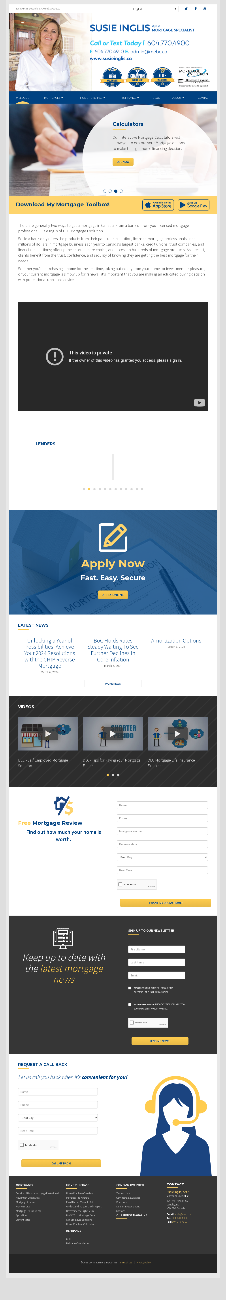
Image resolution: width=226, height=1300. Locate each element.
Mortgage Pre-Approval (78, 1197)
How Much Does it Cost (28, 1197)
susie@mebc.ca (183, 1214)
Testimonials (123, 1193)
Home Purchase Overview (79, 1193)
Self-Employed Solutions (79, 1219)
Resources (121, 1202)
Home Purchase (91, 98)
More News (113, 683)
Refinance (129, 98)
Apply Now (21, 1215)
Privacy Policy (143, 1262)
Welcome (22, 98)
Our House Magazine (131, 1215)
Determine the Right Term (80, 1210)
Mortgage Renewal (25, 1202)
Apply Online (113, 594)
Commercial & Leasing (128, 1197)
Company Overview (130, 1185)
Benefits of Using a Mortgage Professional (37, 1193)
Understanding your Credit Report (84, 1206)
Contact (204, 98)
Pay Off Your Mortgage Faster (81, 1215)
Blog (156, 98)
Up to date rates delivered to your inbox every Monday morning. (159, 1006)
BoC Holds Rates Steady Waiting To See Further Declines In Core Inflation (113, 650)
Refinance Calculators (77, 1243)
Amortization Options (176, 640)
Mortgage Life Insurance (28, 1210)
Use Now (123, 162)
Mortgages (52, 98)
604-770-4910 (179, 1221)
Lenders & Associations (128, 1206)
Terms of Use (125, 1262)
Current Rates (23, 1219)
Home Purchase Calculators (80, 1224)
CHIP (68, 1238)
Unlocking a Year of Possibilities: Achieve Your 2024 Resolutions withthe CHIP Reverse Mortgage (49, 653)
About (177, 98)
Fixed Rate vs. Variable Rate (80, 1202)
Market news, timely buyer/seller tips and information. (153, 990)
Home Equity (23, 1206)
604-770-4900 (179, 1218)
